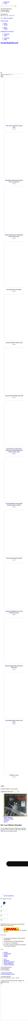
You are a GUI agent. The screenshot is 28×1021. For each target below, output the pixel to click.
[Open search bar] (1, 73)
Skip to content (4, 20)
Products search (5, 74)
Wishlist (6, 24)
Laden (5, 3)
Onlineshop (6, 2)
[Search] (2, 76)
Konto (5, 23)
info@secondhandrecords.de (8, 974)
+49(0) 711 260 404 (8, 18)
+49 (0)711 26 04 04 (7, 972)
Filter (2, 786)
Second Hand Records (9, 43)
